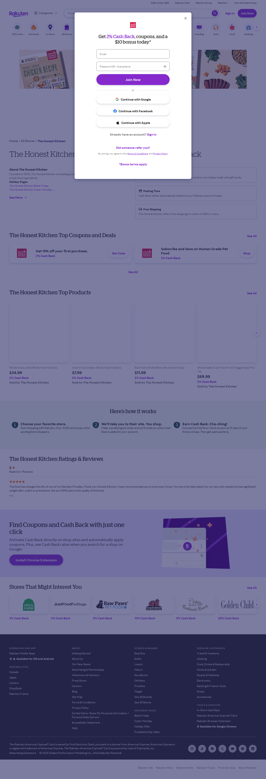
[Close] (186, 18)
